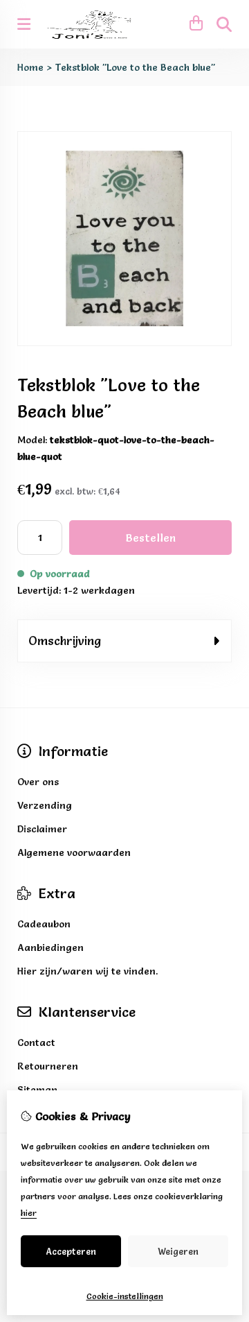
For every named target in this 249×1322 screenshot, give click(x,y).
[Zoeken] (224, 24)
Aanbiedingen (50, 947)
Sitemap (37, 1089)
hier (29, 1213)
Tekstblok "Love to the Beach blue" (135, 67)
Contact (36, 1042)
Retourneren (47, 1066)
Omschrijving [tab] (64, 640)
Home (30, 67)
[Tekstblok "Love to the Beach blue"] (124, 342)
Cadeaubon (44, 924)
